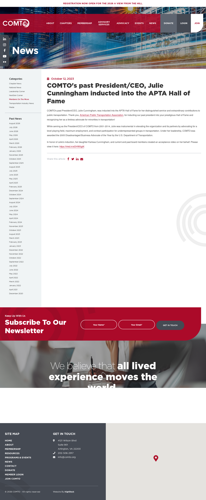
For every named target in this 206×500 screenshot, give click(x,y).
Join (197, 23)
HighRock (69, 491)
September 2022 (16, 262)
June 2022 (13, 270)
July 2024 (13, 206)
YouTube (4, 58)
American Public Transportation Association (101, 115)
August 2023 (14, 234)
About (50, 23)
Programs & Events (18, 457)
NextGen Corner (16, 95)
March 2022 (14, 281)
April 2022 (13, 277)
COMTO (16, 23)
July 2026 (13, 127)
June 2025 (13, 175)
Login (183, 23)
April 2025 (13, 183)
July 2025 (13, 171)
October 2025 (15, 159)
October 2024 (15, 194)
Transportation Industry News (21, 103)
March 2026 (14, 143)
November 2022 (16, 254)
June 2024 (13, 210)
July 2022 (13, 266)
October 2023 (15, 230)
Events (139, 23)
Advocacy (123, 23)
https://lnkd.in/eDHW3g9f (71, 146)
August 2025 (14, 167)
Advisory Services (104, 23)
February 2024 (15, 222)
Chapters (66, 23)
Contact (10, 465)
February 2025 (15, 187)
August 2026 (14, 123)
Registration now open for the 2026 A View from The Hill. (103, 3)
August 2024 (14, 202)
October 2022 (15, 258)
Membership (84, 23)
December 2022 (16, 250)
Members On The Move (19, 99)
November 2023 (16, 226)
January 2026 (15, 151)
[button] (155, 458)
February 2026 (15, 147)
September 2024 (16, 198)
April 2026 (13, 139)
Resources (12, 453)
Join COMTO (12, 478)
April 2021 (13, 289)
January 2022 (15, 285)
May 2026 (13, 135)
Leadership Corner (17, 91)
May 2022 (13, 274)
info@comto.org (67, 457)
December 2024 (16, 190)
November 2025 (16, 155)
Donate (168, 23)
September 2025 (16, 163)
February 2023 (15, 242)
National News (15, 87)
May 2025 (13, 179)
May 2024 (13, 214)
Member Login (14, 474)
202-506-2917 (66, 453)
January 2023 (15, 246)
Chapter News (15, 83)
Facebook (4, 52)
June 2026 (13, 131)
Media (11, 107)
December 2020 (16, 293)
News (152, 23)
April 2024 (13, 218)
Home (8, 440)
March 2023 (14, 238)
